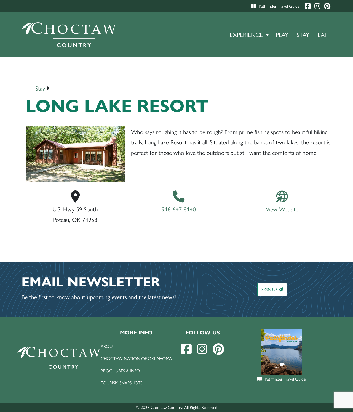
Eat (323, 34)
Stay (303, 34)
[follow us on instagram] (202, 348)
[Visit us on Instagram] (318, 6)
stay (40, 88)
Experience (246, 34)
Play (282, 34)
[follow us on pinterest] (218, 348)
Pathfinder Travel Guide (279, 6)
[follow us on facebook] (186, 348)
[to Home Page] (69, 35)
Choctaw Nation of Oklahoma (136, 358)
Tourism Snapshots (121, 382)
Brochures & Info (120, 370)
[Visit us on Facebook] (308, 6)
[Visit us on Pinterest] (327, 6)
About (108, 346)
